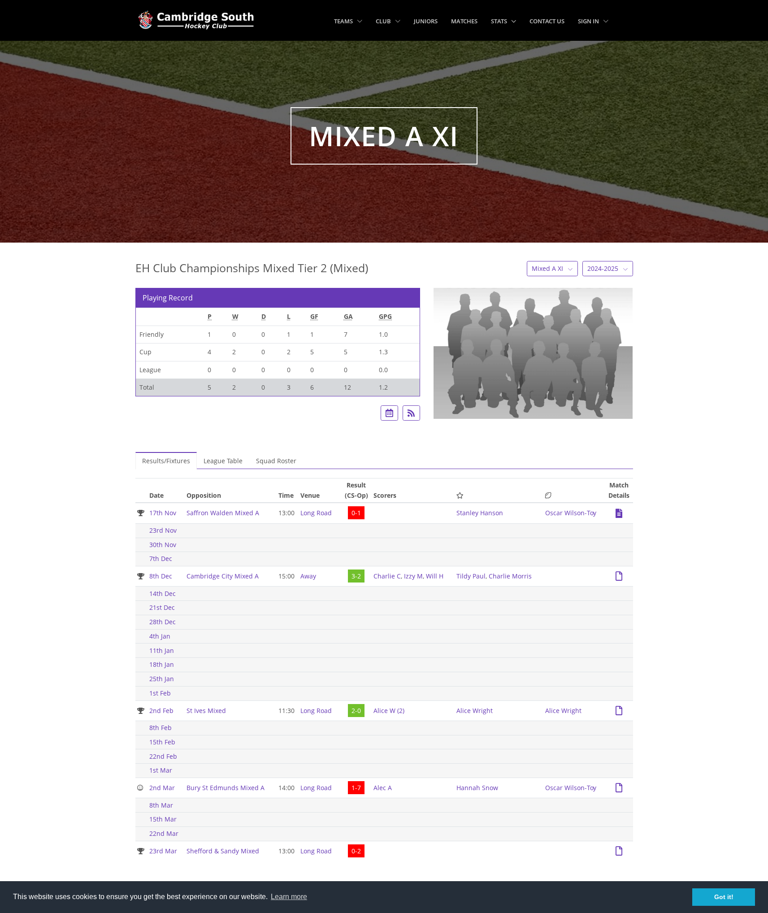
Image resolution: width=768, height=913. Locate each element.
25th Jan (161, 678)
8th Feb (160, 727)
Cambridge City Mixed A (223, 576)
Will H (434, 576)
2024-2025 (603, 268)
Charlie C (387, 576)
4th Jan (159, 636)
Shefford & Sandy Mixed (223, 851)
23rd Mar (163, 851)
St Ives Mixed (206, 710)
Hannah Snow (477, 787)
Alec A (382, 787)
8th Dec (160, 576)
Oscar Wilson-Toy (570, 513)
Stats (499, 21)
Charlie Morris (510, 576)
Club (384, 21)
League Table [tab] (223, 460)
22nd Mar (163, 833)
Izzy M (413, 576)
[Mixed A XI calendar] (389, 413)
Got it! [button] (723, 896)
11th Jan (161, 650)
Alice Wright (474, 710)
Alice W (388, 710)
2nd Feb (161, 710)
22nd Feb (163, 756)
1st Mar (160, 770)
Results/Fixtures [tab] (166, 460)
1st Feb (160, 693)
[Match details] (619, 510)
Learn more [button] (289, 896)
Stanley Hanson (479, 513)
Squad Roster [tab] (276, 460)
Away (308, 576)
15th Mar (163, 819)
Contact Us (546, 21)
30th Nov (162, 544)
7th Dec (160, 558)
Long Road (316, 513)
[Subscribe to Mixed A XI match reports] (411, 413)
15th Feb (162, 742)
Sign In (589, 21)
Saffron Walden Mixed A (223, 513)
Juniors (426, 21)
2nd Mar (162, 787)
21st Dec (162, 607)
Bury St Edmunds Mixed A (226, 787)
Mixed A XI (548, 268)
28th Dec (162, 621)
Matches (464, 21)
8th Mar (161, 805)
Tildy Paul (471, 576)
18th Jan (161, 664)
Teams (344, 21)
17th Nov (162, 513)
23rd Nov (163, 530)
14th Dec (162, 593)
